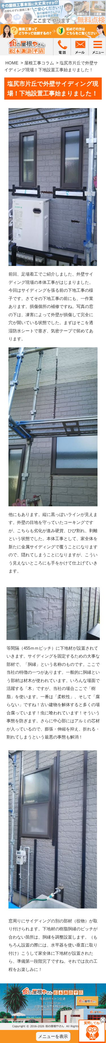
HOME (11, 62)
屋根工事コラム (39, 62)
